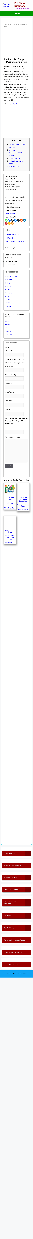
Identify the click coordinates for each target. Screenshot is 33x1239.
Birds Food (8, 280)
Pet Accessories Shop (13, 235)
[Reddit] (21, 220)
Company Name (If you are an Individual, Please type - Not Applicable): (15, 363)
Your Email (8, 401)
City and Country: (10, 375)
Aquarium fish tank (11, 276)
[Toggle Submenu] (28, 1083)
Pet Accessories (14, 158)
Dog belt (7, 289)
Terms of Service (21, 1203)
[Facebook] (9, 220)
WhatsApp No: (9, 392)
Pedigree (8, 331)
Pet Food (8, 306)
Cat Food (8, 286)
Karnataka (16, 24)
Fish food (8, 299)
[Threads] (12, 220)
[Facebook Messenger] (15, 220)
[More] (12, 223)
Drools (7, 321)
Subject (7, 409)
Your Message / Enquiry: (13, 437)
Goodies (7, 324)
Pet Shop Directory (19, 4)
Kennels (7, 303)
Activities (12, 150)
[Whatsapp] (6, 220)
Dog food (8, 296)
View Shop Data (9, 508)
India (9, 24)
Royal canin (8, 334)
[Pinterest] (6, 223)
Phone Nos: (9, 383)
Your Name (8, 350)
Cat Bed (7, 283)
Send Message (14, 166)
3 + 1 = (7, 428)
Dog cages (8, 293)
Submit (8, 466)
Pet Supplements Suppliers (15, 241)
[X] (18, 220)
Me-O (7, 328)
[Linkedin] (24, 220)
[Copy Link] (9, 223)
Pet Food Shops (11, 238)
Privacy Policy (11, 1203)
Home (5, 24)
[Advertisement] (16, 121)
